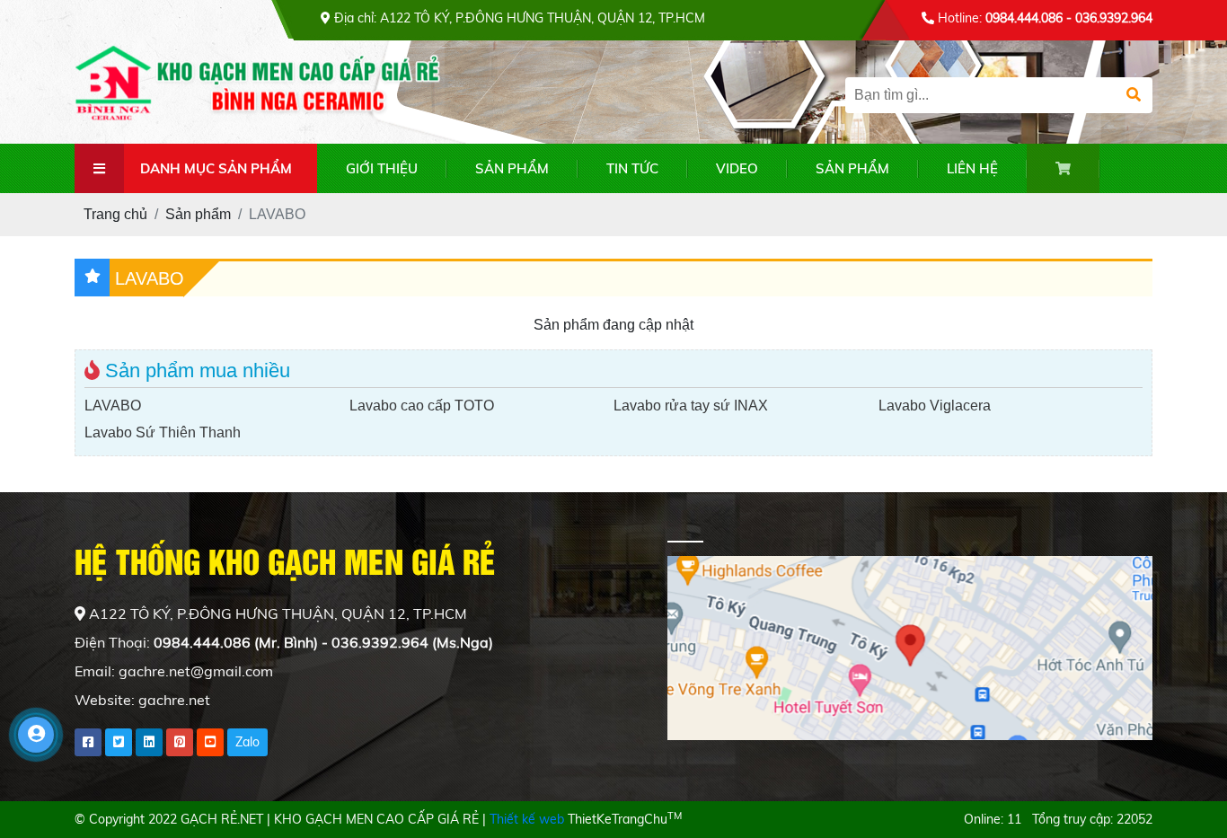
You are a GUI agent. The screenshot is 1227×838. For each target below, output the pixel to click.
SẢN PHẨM (512, 168)
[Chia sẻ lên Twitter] (118, 742)
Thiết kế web (527, 819)
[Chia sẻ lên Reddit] (210, 742)
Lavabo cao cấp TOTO (421, 405)
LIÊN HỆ (972, 168)
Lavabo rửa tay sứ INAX (691, 405)
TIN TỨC (632, 168)
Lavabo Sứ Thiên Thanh (162, 432)
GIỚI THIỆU (382, 168)
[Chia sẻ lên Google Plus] (179, 742)
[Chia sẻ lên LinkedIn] (149, 742)
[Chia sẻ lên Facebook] (88, 742)
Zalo (247, 742)
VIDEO (737, 168)
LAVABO (112, 405)
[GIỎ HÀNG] (1063, 168)
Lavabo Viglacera (934, 405)
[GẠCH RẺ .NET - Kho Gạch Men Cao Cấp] (268, 89)
